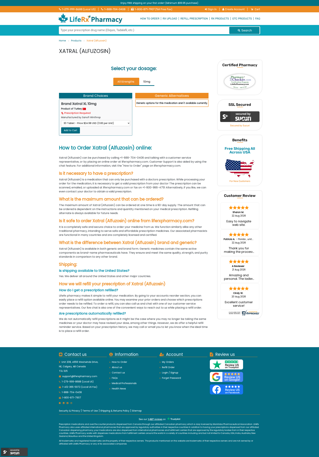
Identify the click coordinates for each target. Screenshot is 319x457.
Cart (257, 9)
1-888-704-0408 (114, 9)
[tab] (126, 82)
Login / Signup (170, 372)
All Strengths (125, 82)
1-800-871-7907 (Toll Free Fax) (153, 9)
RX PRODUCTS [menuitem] (220, 18)
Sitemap (137, 410)
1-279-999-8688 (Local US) (79, 9)
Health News (119, 388)
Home (63, 40)
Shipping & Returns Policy (114, 410)
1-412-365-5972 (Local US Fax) (79, 387)
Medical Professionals (124, 383)
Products (76, 40)
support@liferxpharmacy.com (79, 376)
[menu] (159, 18)
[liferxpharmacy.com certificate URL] (244, 312)
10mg (146, 82)
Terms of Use (90, 410)
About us (117, 367)
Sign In (212, 9)
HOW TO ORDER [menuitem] (149, 18)
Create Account (235, 9)
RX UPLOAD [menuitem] (170, 18)
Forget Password (171, 378)
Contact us (118, 372)
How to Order (119, 362)
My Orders (168, 362)
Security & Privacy (69, 410)
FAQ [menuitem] (257, 18)
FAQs (115, 378)
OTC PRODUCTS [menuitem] (242, 18)
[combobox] (159, 30)
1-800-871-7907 (71, 397)
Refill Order (168, 367)
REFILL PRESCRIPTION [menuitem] (194, 18)
